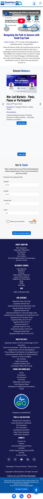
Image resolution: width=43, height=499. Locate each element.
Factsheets (21, 375)
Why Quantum (21, 248)
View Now (21, 123)
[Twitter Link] (15, 459)
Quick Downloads (21, 361)
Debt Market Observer (21, 275)
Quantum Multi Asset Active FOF (21, 333)
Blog (21, 281)
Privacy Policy (29, 485)
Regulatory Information (21, 279)
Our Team (21, 254)
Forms (21, 373)
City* (6, 210)
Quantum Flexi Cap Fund (21, 301)
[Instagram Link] (34, 459)
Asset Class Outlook (21, 277)
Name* (6, 181)
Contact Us (21, 441)
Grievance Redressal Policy (21, 446)
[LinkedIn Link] (27, 459)
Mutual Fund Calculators (21, 421)
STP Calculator (21, 427)
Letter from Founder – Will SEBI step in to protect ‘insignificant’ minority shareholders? (21, 348)
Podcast (21, 273)
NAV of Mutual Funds (21, 292)
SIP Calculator (21, 425)
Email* (6, 191)
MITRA (21, 453)
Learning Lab (21, 269)
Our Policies (21, 359)
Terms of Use (32, 466)
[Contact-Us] (21, 496)
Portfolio (21, 379)
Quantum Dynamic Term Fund (21, 329)
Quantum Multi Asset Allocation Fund (21, 306)
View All (21, 154)
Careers (21, 443)
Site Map (21, 285)
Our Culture (21, 256)
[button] (40, 3)
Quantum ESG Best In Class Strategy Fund (21, 313)
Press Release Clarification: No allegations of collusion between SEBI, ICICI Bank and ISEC (21, 353)
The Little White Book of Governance (21, 258)
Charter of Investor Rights (21, 357)
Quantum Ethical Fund (21, 303)
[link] (11, 3)
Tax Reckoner (22, 377)
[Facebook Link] (8, 459)
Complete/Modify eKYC (21, 363)
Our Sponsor (21, 252)
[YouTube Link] (21, 459)
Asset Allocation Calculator (21, 423)
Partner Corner (21, 260)
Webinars (21, 271)
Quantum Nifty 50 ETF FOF (21, 320)
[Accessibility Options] (36, 490)
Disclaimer (10, 466)
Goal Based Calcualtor (21, 430)
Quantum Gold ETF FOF (21, 327)
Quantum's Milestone (21, 250)
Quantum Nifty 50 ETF (21, 322)
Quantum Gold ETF (21, 324)
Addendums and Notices (21, 382)
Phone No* (7, 200)
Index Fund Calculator (21, 432)
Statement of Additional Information (21, 386)
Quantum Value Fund (21, 310)
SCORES (21, 448)
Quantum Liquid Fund (21, 331)
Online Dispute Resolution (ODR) (21, 450)
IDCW (21, 389)
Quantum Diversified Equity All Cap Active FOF (21, 315)
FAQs (22, 283)
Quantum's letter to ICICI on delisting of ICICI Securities (21, 344)
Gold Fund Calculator (21, 434)
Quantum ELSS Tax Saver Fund (21, 317)
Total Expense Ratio (21, 384)
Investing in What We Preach (21, 366)
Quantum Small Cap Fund (22, 308)
